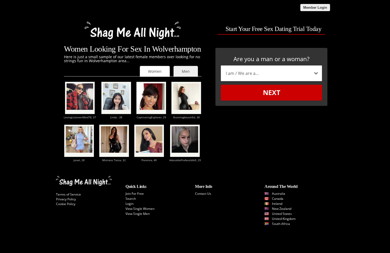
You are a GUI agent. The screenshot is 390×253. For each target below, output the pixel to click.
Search (130, 198)
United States (282, 213)
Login (129, 203)
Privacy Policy (66, 199)
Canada (277, 198)
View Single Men (137, 213)
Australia (278, 193)
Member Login (315, 8)
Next (271, 92)
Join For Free (134, 193)
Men (186, 71)
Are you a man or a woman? (271, 59)
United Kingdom (284, 218)
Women (155, 71)
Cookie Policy (65, 204)
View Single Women (139, 208)
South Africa (281, 224)
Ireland (277, 203)
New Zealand (281, 208)
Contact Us (203, 193)
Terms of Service (68, 194)
